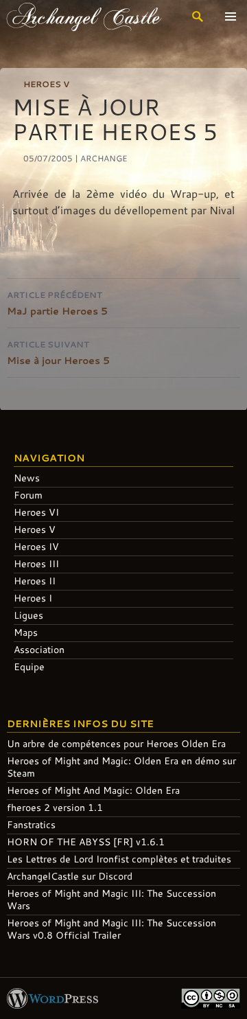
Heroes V (46, 83)
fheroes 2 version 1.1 (55, 807)
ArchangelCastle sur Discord (69, 875)
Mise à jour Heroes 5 (58, 353)
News (27, 477)
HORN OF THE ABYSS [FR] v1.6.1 (86, 841)
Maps (26, 632)
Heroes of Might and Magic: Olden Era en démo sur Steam (121, 766)
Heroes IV (36, 546)
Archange (104, 157)
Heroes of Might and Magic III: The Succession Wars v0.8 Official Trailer (111, 928)
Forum (28, 494)
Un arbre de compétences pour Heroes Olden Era (116, 743)
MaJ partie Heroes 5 (57, 303)
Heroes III (36, 563)
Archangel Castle (84, 16)
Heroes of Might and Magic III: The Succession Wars (111, 899)
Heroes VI (36, 511)
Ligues (28, 614)
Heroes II (35, 580)
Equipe (29, 666)
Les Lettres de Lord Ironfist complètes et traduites (119, 858)
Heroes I (33, 597)
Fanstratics (31, 824)
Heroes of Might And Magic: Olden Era (93, 790)
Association (39, 649)
